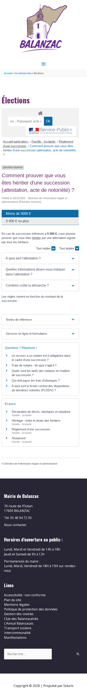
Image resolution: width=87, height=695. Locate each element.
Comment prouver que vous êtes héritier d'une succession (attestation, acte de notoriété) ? (39, 150)
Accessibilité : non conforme (25, 595)
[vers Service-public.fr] (50, 131)
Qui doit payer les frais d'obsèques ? (36, 380)
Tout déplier (67, 248)
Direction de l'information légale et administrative (30, 463)
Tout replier (43, 248)
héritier (36, 238)
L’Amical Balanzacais (18, 623)
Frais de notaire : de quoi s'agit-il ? (34, 365)
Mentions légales (17, 604)
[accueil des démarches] (40, 112)
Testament (18, 438)
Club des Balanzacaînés (21, 618)
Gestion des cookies (19, 614)
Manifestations (15, 637)
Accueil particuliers (16, 141)
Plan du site (12, 600)
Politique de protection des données (31, 609)
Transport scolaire (17, 628)
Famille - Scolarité (44, 141)
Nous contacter (15, 525)
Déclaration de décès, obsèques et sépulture (41, 411)
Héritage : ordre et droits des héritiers (36, 420)
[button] (40, 258)
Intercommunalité (17, 632)
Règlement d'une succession (31, 429)
